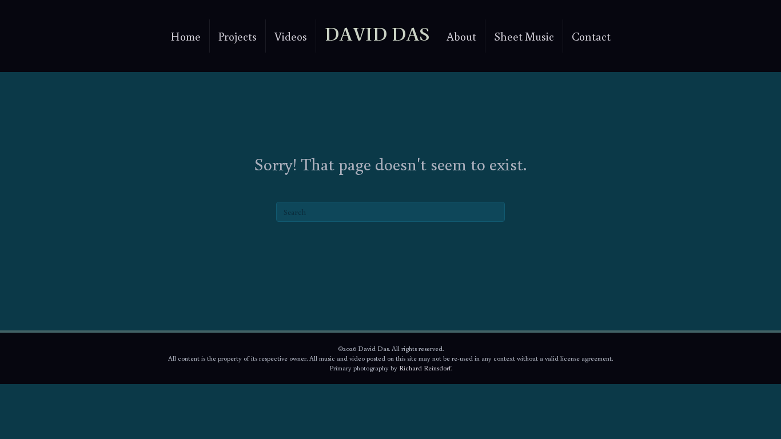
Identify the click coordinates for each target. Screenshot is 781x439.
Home (186, 36)
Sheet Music (524, 36)
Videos (290, 36)
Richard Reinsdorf (425, 368)
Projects (237, 36)
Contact (591, 36)
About (461, 36)
